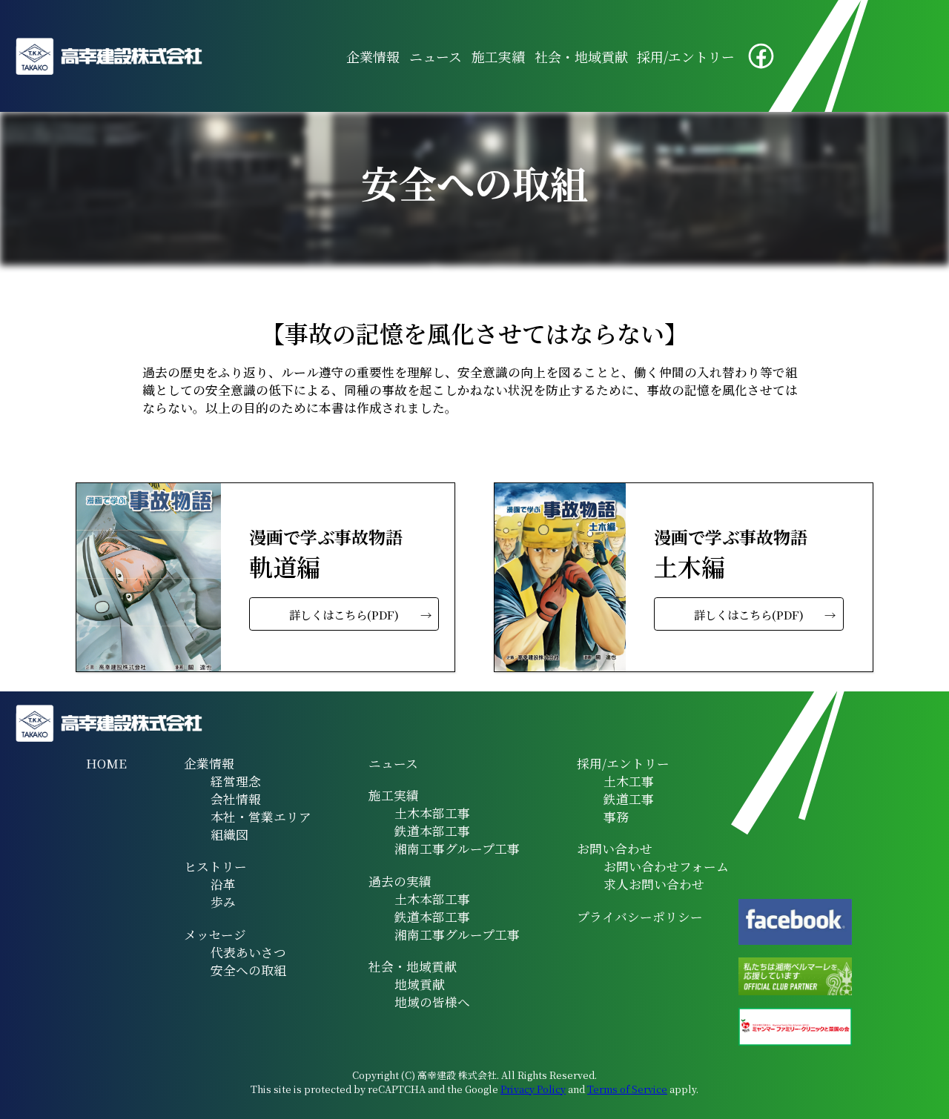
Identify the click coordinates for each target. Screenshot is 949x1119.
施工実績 (498, 56)
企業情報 (373, 56)
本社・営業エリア (261, 817)
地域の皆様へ (432, 1002)
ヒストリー (215, 866)
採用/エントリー (686, 56)
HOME (106, 763)
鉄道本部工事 (432, 831)
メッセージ (215, 934)
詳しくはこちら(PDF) (344, 614)
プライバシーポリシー (640, 917)
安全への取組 (248, 970)
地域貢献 (419, 984)
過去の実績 (399, 881)
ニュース (435, 56)
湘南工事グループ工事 (457, 848)
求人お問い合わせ (654, 884)
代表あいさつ (248, 952)
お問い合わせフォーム (666, 866)
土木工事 (629, 781)
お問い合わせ (614, 848)
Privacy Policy (533, 1089)
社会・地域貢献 (581, 56)
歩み (223, 902)
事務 (616, 817)
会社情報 (236, 799)
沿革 (223, 884)
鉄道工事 (629, 799)
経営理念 (236, 781)
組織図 (229, 834)
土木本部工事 (432, 813)
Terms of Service (627, 1089)
